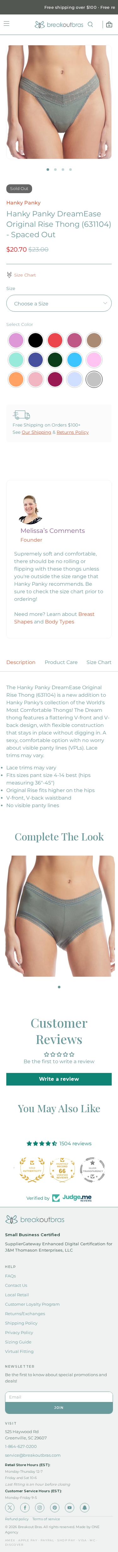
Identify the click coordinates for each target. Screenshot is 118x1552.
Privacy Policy (19, 1332)
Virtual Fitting (19, 1351)
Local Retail (17, 1294)
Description (21, 662)
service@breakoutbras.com (33, 1455)
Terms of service (46, 1519)
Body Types (59, 622)
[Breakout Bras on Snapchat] (84, 1507)
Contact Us (16, 1285)
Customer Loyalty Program (32, 1304)
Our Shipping (36, 432)
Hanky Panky (23, 203)
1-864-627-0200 (21, 1446)
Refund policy (17, 1519)
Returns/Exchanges (25, 1313)
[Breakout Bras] (59, 25)
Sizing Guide (18, 1341)
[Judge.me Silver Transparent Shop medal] (89, 1169)
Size (10, 288)
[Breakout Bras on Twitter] (9, 1507)
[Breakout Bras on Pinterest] (54, 1507)
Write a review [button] (59, 1079)
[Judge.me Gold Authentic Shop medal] (29, 1169)
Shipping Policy (21, 1323)
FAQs (10, 1275)
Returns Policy (73, 432)
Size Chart (99, 662)
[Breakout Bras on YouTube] (69, 1507)
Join (59, 1408)
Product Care (61, 662)
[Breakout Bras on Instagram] (39, 1507)
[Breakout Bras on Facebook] (25, 1507)
